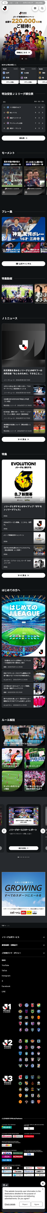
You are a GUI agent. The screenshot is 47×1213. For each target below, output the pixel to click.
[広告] (23, 894)
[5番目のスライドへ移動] (25, 857)
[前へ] (4, 831)
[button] (35, 8)
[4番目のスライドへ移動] (23, 857)
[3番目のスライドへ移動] (22, 857)
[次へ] (42, 831)
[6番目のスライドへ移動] (27, 857)
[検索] (42, 8)
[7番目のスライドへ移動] (29, 857)
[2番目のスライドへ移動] (26, 59)
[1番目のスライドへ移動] (22, 58)
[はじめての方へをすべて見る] (23, 626)
